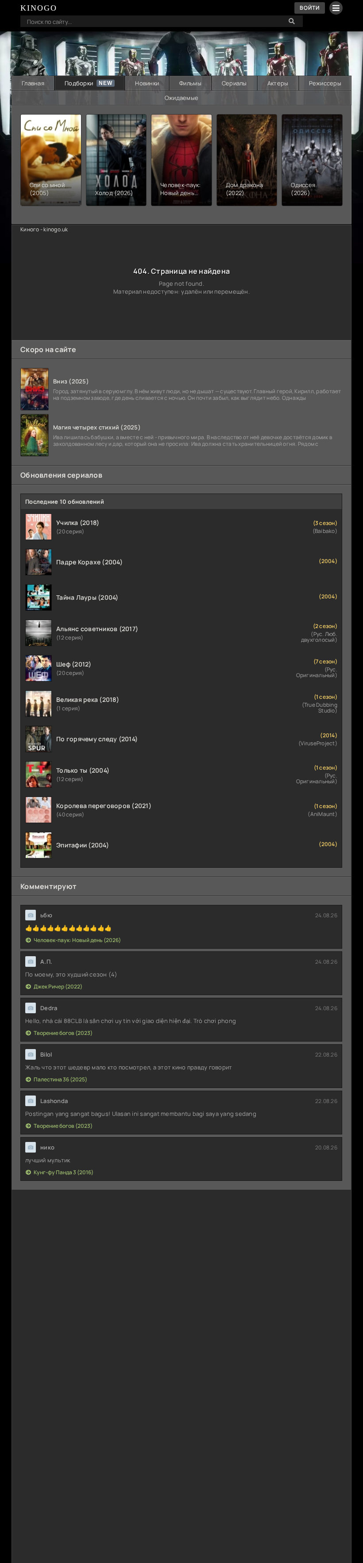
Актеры (278, 83)
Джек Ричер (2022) (58, 986)
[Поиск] (292, 21)
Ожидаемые (181, 98)
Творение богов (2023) (63, 1033)
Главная (33, 83)
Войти (310, 7)
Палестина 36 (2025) (60, 1079)
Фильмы (190, 83)
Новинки (147, 83)
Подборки (79, 83)
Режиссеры (325, 83)
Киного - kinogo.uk (44, 229)
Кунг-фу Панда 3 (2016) (63, 1172)
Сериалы (234, 83)
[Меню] (336, 8)
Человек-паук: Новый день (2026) (77, 940)
